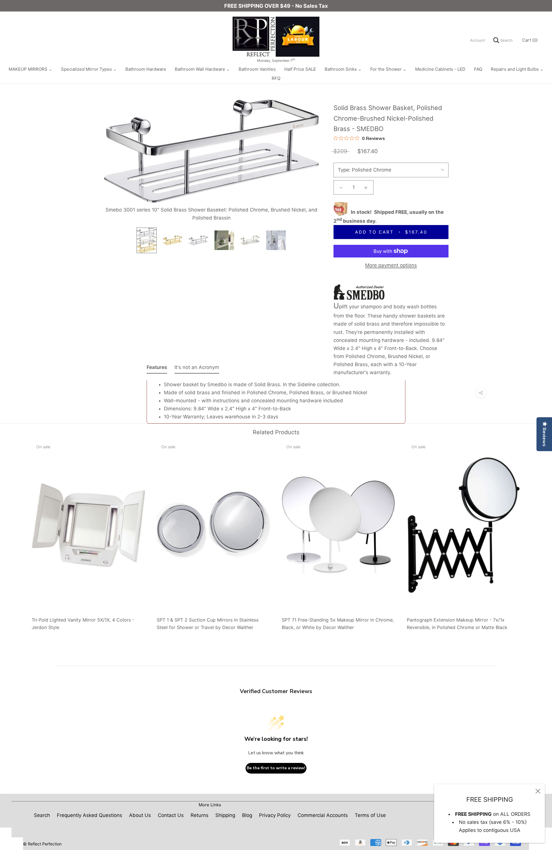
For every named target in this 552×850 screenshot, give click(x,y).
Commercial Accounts (323, 815)
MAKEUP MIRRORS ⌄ (30, 69)
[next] (534, 533)
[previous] (18, 533)
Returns (199, 815)
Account (477, 40)
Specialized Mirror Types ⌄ (89, 69)
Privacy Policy (275, 815)
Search (506, 40)
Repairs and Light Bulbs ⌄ (517, 69)
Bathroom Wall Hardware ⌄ (202, 69)
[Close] (537, 791)
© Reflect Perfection (42, 843)
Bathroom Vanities (257, 69)
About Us (140, 815)
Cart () (530, 40)
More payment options (391, 265)
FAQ (478, 69)
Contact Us (171, 815)
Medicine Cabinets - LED (440, 69)
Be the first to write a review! (276, 768)
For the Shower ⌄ (388, 69)
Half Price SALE (300, 69)
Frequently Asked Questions (89, 815)
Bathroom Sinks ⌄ (343, 69)
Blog (247, 815)
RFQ (276, 78)
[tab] (157, 368)
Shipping (225, 815)
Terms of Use (370, 815)
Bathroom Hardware (145, 69)
